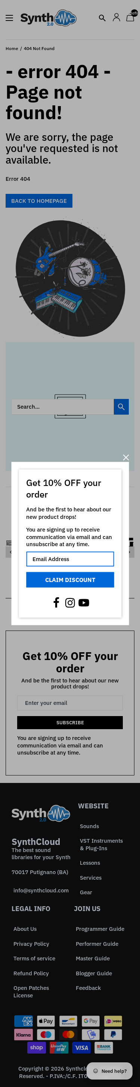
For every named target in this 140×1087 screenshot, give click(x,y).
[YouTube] (84, 602)
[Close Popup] (126, 457)
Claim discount (70, 579)
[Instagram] (70, 602)
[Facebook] (56, 602)
